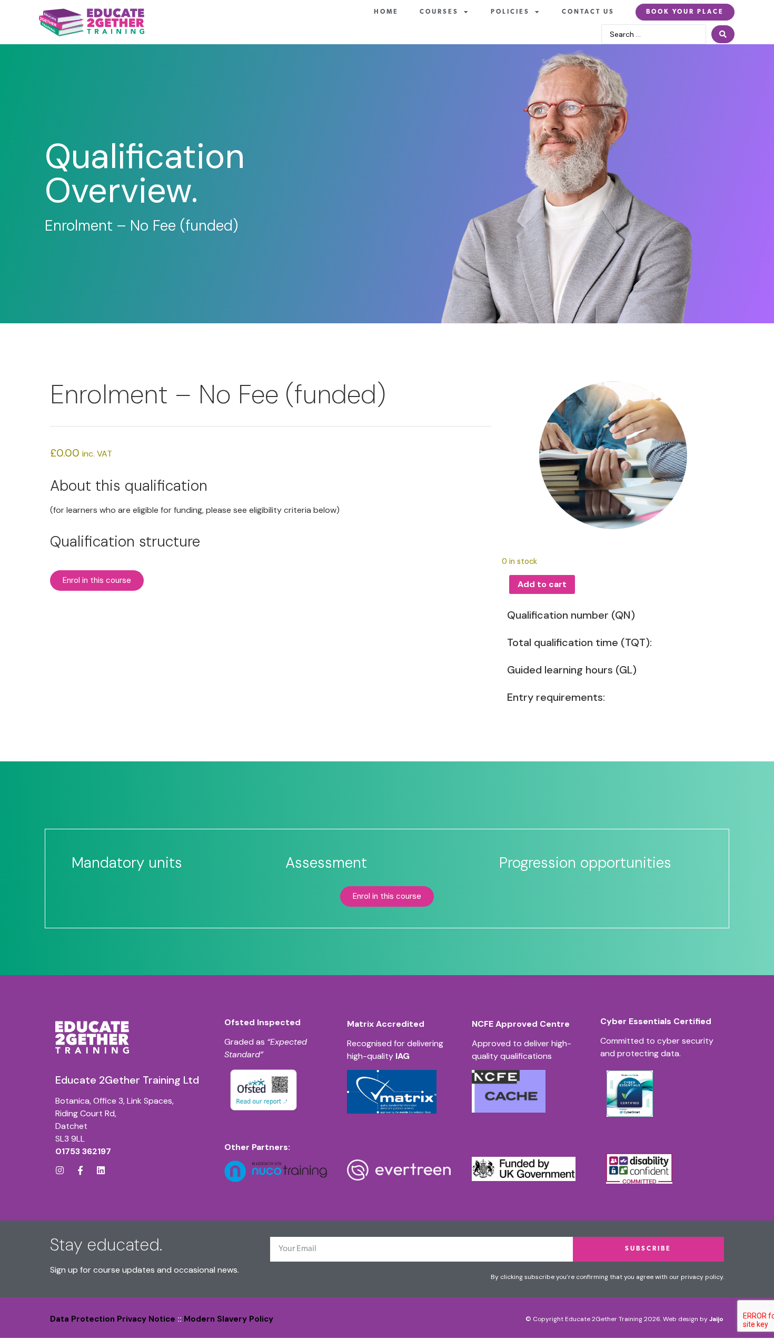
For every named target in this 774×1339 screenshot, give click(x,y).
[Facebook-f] (80, 1170)
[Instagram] (59, 1170)
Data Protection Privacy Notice (112, 1319)
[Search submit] (723, 34)
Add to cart (542, 584)
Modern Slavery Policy (228, 1319)
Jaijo (716, 1319)
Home (386, 12)
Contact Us (588, 12)
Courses (439, 12)
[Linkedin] (100, 1170)
